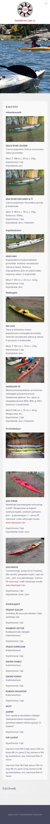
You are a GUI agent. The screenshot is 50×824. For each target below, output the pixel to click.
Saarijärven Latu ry (25, 20)
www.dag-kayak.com (15, 522)
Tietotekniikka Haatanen (30, 814)
